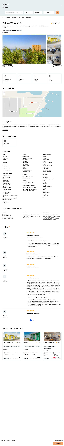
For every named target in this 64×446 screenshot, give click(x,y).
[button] (57, 12)
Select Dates (57, 443)
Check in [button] (27, 12)
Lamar (8, 17)
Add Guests (47, 12)
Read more (5, 130)
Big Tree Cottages (16, 17)
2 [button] (33, 320)
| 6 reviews (59, 23)
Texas (3, 17)
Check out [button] (37, 12)
